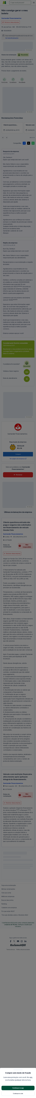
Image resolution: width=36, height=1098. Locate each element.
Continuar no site (18, 1093)
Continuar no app (18, 1088)
